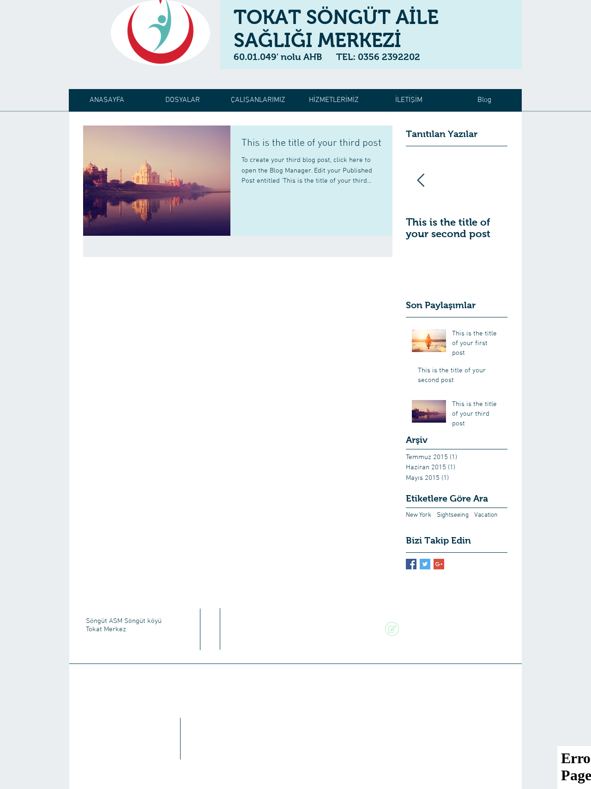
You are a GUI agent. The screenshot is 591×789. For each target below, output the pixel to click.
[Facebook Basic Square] (411, 564)
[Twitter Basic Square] (425, 564)
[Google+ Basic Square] (439, 564)
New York (418, 515)
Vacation (486, 515)
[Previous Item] (420, 180)
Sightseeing (453, 515)
